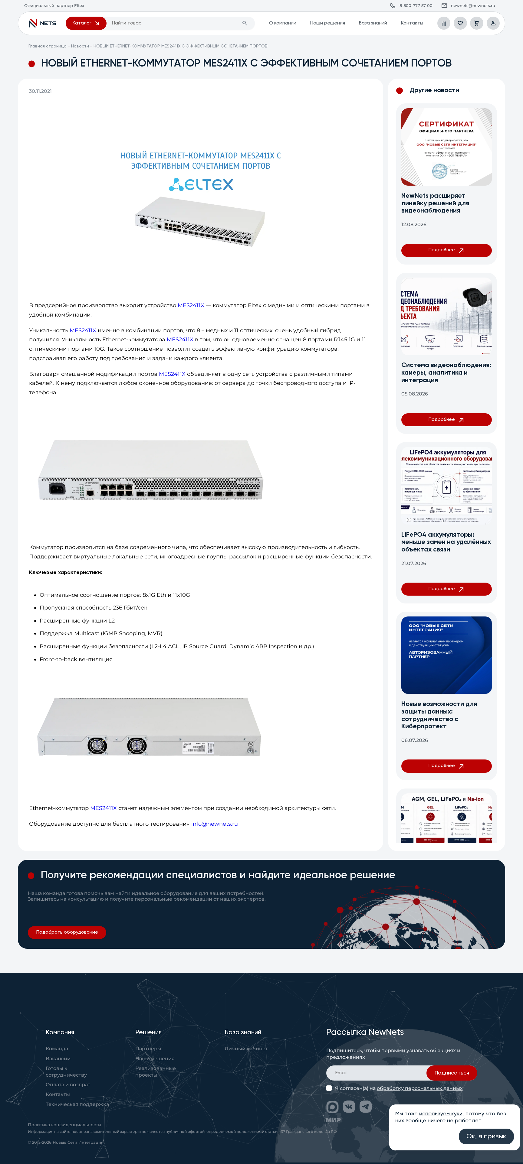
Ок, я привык (486, 1136)
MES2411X (191, 305)
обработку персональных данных (420, 1088)
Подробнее (442, 250)
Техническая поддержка (77, 1104)
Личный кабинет (246, 1048)
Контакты (412, 23)
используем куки (440, 1114)
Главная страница (47, 46)
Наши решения (327, 23)
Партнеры (148, 1048)
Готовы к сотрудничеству (66, 1071)
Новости (80, 46)
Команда (57, 1048)
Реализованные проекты (155, 1071)
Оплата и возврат (68, 1084)
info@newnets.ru (214, 824)
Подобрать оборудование (67, 932)
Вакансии (58, 1058)
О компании (282, 23)
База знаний (373, 23)
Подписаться (452, 1073)
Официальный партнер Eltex (42, 23)
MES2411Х (180, 339)
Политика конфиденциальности (64, 1124)
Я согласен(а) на (399, 1088)
